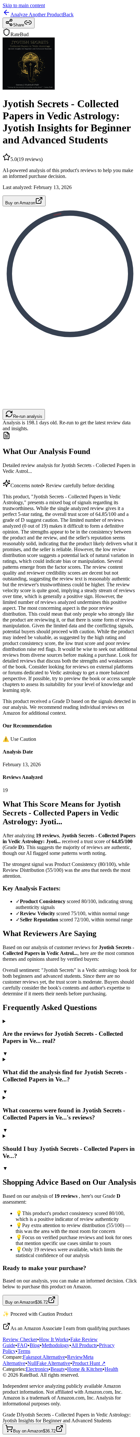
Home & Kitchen (85, 1369)
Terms (24, 1351)
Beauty (57, 1369)
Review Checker (20, 1339)
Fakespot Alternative (44, 1357)
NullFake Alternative (48, 1363)
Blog (35, 1345)
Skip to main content (24, 5)
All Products (84, 1345)
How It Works (53, 1339)
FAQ (22, 1345)
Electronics (37, 1369)
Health (111, 1369)
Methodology (55, 1345)
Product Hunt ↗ (88, 1363)
